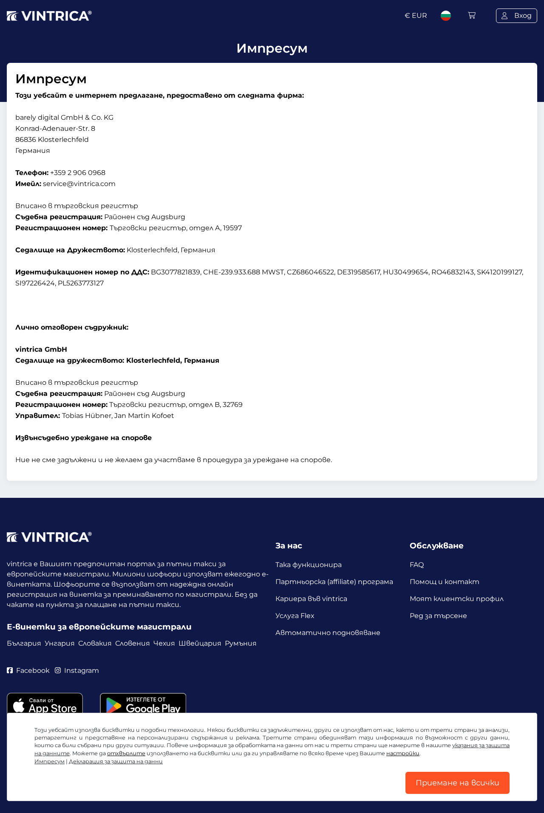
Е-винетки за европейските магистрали (99, 627)
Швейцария (199, 643)
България (24, 643)
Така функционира (308, 565)
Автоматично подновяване (327, 633)
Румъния (241, 643)
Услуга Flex (294, 616)
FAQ (417, 565)
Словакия (95, 643)
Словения (132, 643)
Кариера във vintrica (311, 599)
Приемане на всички (457, 783)
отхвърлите (126, 753)
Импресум (49, 761)
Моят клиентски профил (457, 599)
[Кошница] (472, 15)
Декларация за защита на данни (116, 761)
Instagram (81, 670)
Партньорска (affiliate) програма (334, 582)
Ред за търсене (438, 616)
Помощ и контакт (444, 582)
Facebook (33, 670)
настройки (402, 753)
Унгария (60, 643)
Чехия (164, 643)
